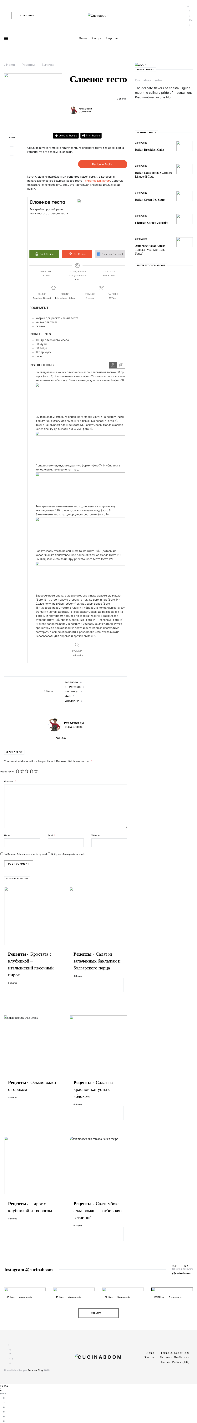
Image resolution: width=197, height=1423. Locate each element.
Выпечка (48, 65)
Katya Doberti (86, 108)
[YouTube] (136, 116)
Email (51, 835)
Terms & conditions (175, 1352)
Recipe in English (102, 164)
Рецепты (28, 65)
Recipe (149, 1357)
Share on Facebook (112, 254)
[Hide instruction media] (121, 365)
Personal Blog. (35, 1370)
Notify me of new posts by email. (68, 854)
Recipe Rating (7, 771)
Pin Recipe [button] (79, 254)
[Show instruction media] (113, 365)
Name (8, 835)
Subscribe (27, 15)
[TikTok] (136, 120)
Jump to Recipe (67, 135)
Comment (10, 781)
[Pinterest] (136, 111)
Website (95, 835)
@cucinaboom (181, 1273)
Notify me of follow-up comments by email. (26, 854)
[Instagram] (136, 106)
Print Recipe (92, 135)
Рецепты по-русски (175, 1357)
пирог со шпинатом (97, 180)
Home (10, 65)
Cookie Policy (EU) (175, 1362)
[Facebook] (136, 102)
